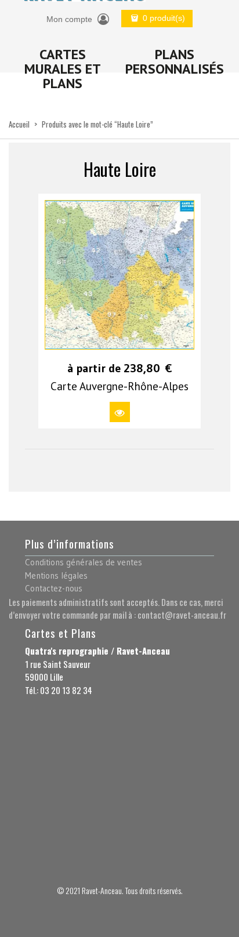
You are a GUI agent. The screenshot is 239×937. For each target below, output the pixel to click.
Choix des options (120, 412)
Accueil (19, 124)
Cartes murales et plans (62, 68)
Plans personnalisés (174, 61)
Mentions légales (56, 575)
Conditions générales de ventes (83, 562)
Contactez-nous (53, 588)
